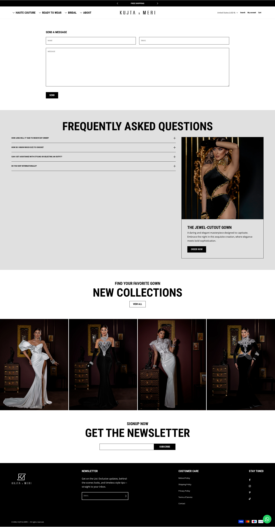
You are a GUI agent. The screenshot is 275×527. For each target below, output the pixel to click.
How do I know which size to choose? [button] (27, 147)
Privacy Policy (184, 491)
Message (51, 51)
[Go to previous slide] (117, 3)
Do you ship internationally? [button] (24, 166)
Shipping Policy (184, 484)
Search (242, 12)
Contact (181, 503)
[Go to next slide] (157, 3)
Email (143, 40)
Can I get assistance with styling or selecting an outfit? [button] (36, 157)
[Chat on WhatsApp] (267, 519)
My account (251, 12)
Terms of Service (185, 497)
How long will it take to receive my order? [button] (30, 138)
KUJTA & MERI (22, 522)
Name (50, 40)
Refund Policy (184, 478)
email (86, 496)
